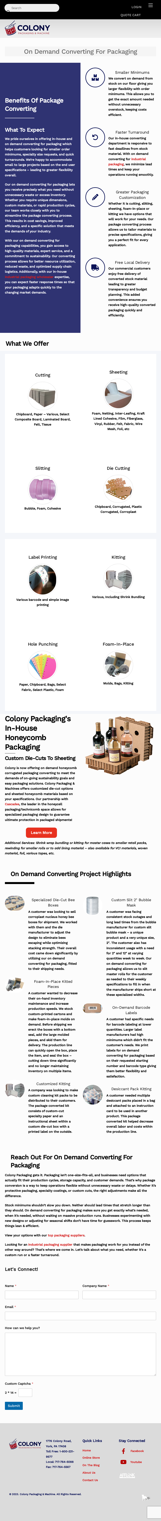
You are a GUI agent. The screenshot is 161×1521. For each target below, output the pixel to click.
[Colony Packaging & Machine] (27, 34)
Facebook (137, 1451)
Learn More (41, 832)
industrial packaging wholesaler (29, 277)
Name (10, 1286)
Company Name (95, 1286)
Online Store (91, 1457)
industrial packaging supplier (50, 1244)
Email (10, 1307)
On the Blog (91, 1465)
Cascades (12, 804)
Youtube (136, 1462)
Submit (14, 1406)
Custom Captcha (19, 1383)
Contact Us (90, 1480)
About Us (88, 1472)
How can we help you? (22, 1328)
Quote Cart (131, 15)
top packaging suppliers (66, 1235)
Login (137, 7)
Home (86, 1450)
